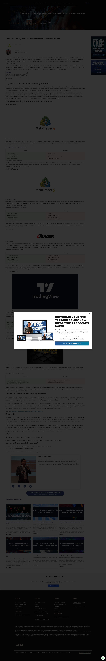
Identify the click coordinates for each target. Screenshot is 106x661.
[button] (90, 313)
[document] (53, 330)
